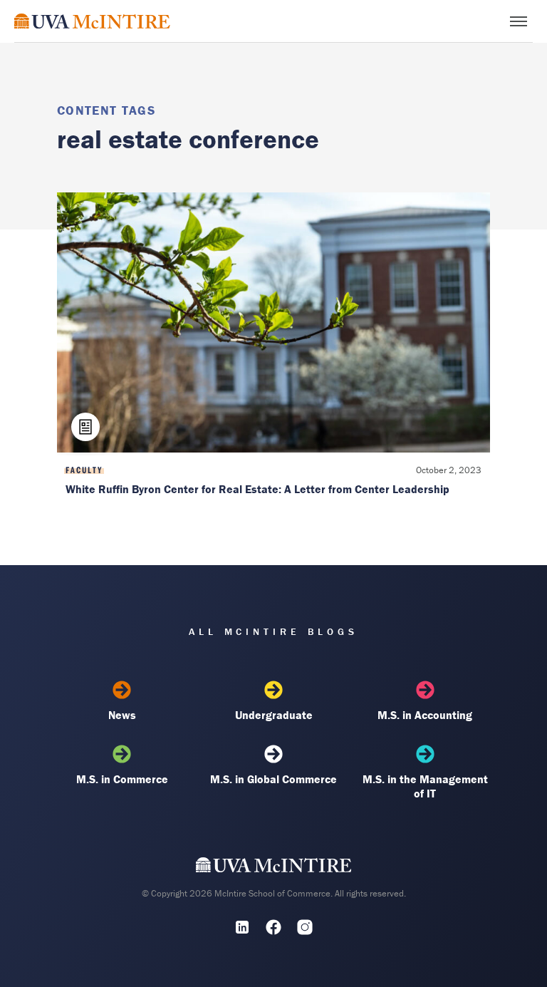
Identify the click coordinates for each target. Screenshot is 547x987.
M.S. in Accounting (424, 715)
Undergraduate (274, 715)
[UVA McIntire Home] (274, 868)
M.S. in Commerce (122, 779)
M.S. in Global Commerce (273, 779)
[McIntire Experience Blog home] (92, 21)
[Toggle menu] (518, 21)
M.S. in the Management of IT (425, 786)
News (122, 715)
